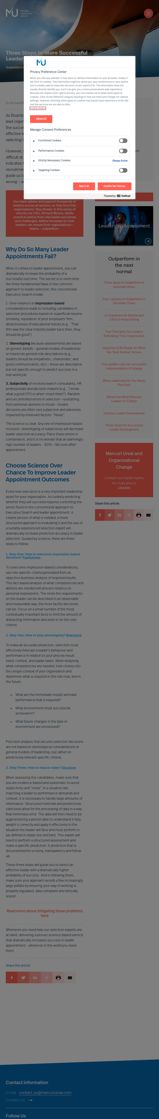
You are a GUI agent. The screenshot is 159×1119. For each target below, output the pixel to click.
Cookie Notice (38, 108)
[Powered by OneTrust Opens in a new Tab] (118, 196)
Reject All (84, 186)
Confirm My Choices (114, 186)
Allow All (41, 119)
